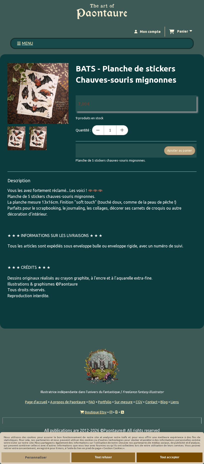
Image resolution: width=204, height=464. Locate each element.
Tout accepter (169, 457)
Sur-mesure (123, 402)
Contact (151, 402)
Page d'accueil (36, 402)
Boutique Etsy (95, 412)
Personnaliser (36, 457)
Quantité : (83, 130)
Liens (175, 402)
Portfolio (104, 402)
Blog (164, 402)
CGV (139, 402)
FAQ (92, 402)
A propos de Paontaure (68, 402)
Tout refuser (103, 457)
